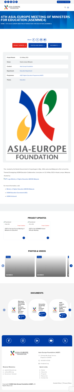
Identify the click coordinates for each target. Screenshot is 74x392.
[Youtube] (14, 2)
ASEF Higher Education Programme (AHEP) (31, 75)
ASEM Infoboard (12, 196)
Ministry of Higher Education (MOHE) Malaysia (20, 189)
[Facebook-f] (5, 2)
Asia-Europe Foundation (26, 66)
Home (3, 23)
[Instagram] (8, 2)
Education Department (26, 71)
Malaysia (25, 179)
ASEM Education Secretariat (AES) (17, 192)
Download (22, 317)
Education (22, 80)
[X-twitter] (16, 2)
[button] (65, 7)
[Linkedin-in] (11, 2)
